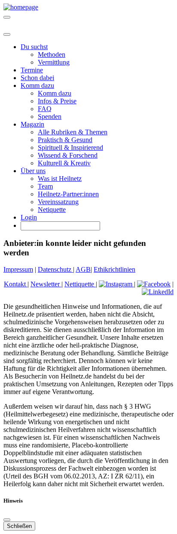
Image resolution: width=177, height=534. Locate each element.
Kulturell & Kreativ (64, 163)
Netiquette (52, 209)
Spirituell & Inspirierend (70, 147)
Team (45, 186)
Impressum (18, 269)
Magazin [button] (32, 124)
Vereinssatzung (58, 201)
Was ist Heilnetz (60, 178)
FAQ (45, 108)
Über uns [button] (33, 170)
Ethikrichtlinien (114, 269)
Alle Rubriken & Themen (72, 132)
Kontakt (15, 284)
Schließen (19, 526)
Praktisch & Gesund (65, 139)
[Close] (6, 34)
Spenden (49, 116)
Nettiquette (80, 284)
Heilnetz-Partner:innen (68, 194)
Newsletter (46, 284)
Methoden (51, 54)
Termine (32, 70)
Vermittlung (54, 62)
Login (29, 217)
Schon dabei (37, 77)
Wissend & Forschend (68, 155)
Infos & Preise (57, 101)
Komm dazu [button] (37, 85)
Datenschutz (55, 269)
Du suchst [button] (34, 46)
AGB (83, 269)
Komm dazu (54, 93)
